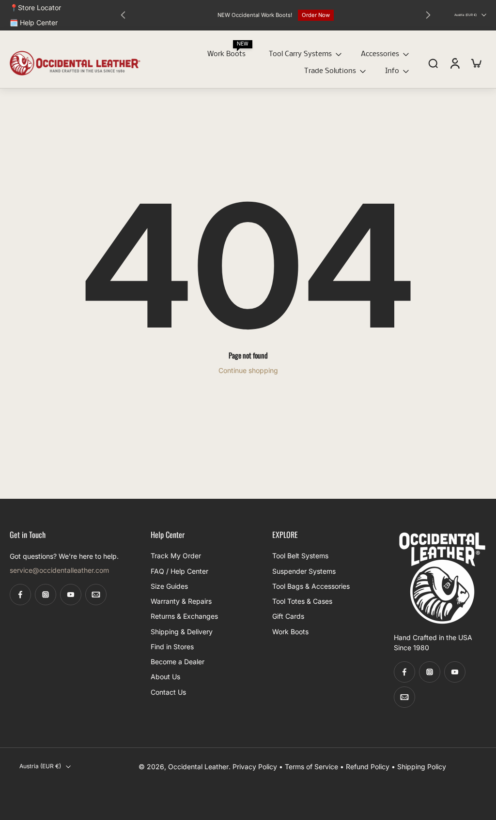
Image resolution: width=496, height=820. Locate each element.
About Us (165, 677)
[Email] (96, 595)
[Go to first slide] (428, 15)
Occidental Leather (198, 766)
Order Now (316, 15)
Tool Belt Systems (300, 556)
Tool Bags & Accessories (311, 586)
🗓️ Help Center (34, 22)
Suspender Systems (304, 571)
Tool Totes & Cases (302, 601)
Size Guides (169, 586)
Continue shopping (248, 370)
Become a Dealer (177, 661)
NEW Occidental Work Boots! (254, 15)
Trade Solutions (330, 71)
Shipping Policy (421, 766)
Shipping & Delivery (182, 631)
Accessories (380, 54)
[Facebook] (20, 595)
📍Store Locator (35, 7)
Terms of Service (311, 766)
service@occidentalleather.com (59, 571)
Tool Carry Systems (300, 54)
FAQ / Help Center (179, 571)
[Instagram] (45, 595)
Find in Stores (172, 646)
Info (392, 71)
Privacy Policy (254, 766)
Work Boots (226, 54)
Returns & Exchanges (184, 616)
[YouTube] (70, 595)
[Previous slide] (123, 15)
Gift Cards (288, 616)
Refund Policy (367, 766)
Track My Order (176, 556)
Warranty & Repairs (181, 601)
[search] (433, 63)
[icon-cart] (475, 63)
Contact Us (168, 692)
